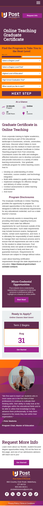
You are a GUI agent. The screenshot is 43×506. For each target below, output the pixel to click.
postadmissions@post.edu (22, 489)
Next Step (21, 93)
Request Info (32, 16)
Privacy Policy (13, 503)
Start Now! (21, 300)
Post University (10, 15)
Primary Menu (38, 3)
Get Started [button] (21, 350)
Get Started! (21, 462)
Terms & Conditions (27, 503)
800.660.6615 (21, 487)
